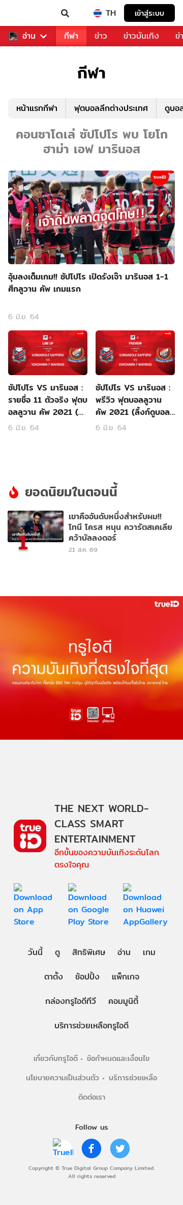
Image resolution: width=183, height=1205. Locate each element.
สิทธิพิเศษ (88, 952)
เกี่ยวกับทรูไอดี (56, 1058)
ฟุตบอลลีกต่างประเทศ (111, 108)
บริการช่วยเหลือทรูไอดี (91, 1025)
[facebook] (91, 1148)
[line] (63, 1148)
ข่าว (101, 36)
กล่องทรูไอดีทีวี (70, 1001)
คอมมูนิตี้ (123, 1001)
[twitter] (120, 1148)
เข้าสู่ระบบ (149, 13)
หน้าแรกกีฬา (36, 108)
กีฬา (71, 36)
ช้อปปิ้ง (87, 976)
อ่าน (29, 36)
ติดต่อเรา (91, 1097)
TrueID (28, 13)
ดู (57, 952)
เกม (149, 952)
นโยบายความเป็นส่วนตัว (62, 1077)
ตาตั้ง (53, 976)
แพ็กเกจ (125, 976)
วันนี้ (35, 952)
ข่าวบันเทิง (141, 36)
